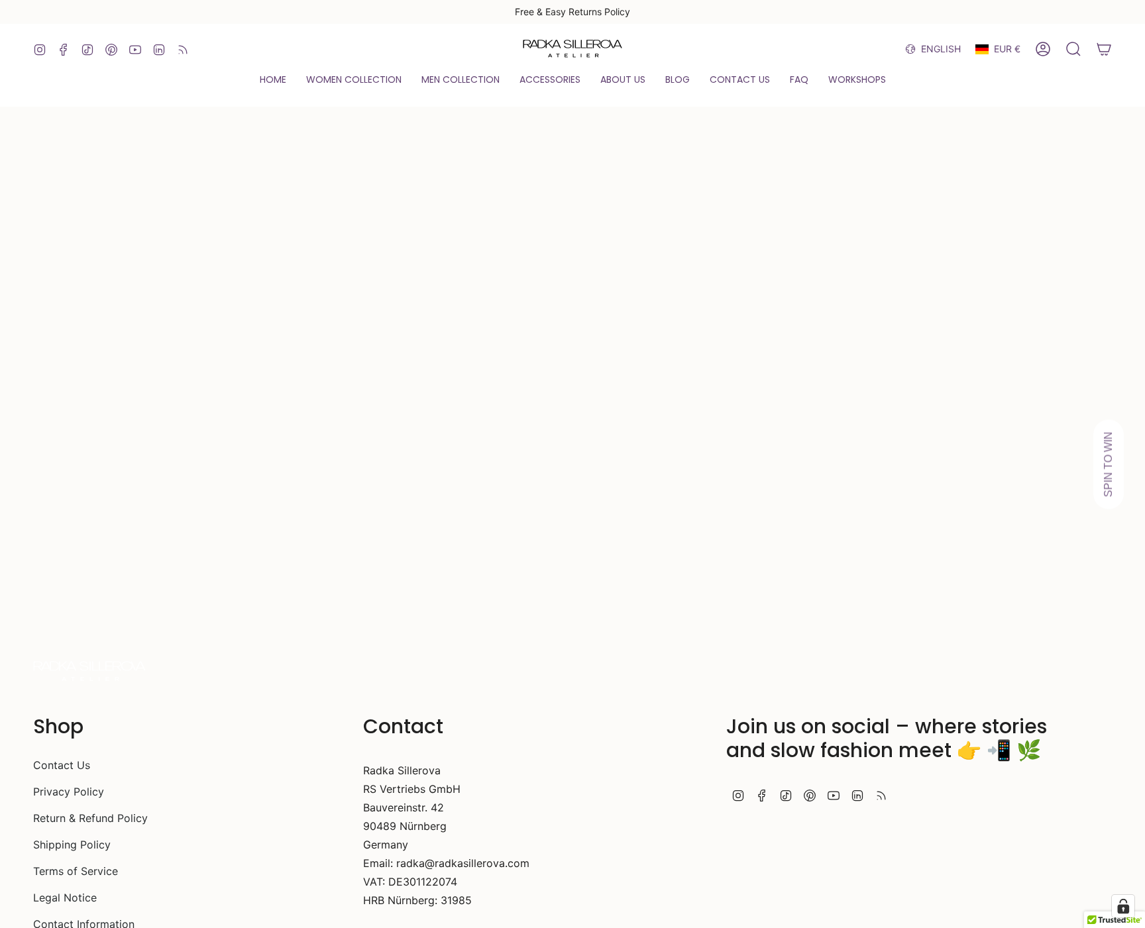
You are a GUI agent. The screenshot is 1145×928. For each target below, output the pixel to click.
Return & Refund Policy (90, 818)
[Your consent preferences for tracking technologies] (1123, 906)
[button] (273, 80)
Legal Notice (65, 897)
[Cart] (1104, 49)
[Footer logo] (89, 671)
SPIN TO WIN (1108, 464)
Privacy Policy (68, 791)
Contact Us (61, 765)
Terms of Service (75, 871)
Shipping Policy (72, 844)
